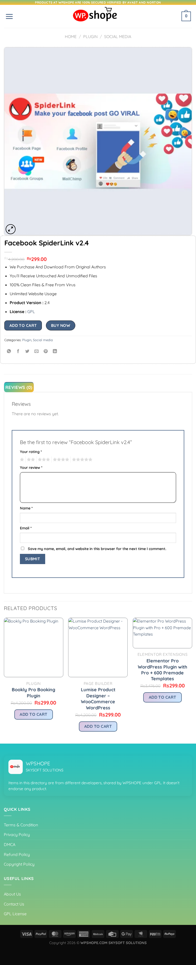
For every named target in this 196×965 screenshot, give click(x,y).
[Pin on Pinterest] (46, 351)
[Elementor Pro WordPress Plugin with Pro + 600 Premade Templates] (162, 633)
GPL (31, 311)
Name (26, 508)
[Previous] (4, 680)
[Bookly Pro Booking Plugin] (33, 647)
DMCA (9, 844)
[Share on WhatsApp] (9, 351)
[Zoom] (11, 229)
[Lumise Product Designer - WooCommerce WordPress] (98, 647)
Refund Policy (17, 854)
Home (71, 36)
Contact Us (14, 904)
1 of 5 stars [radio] (21, 459)
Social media (117, 36)
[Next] (192, 680)
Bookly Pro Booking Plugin (33, 692)
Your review (31, 467)
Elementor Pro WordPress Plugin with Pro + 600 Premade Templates (162, 670)
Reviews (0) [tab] (18, 387)
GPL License (15, 913)
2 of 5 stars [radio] (30, 459)
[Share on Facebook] (18, 351)
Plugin (90, 36)
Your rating (31, 451)
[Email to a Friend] (36, 351)
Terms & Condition (21, 824)
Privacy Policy (17, 834)
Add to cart (23, 325)
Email (26, 528)
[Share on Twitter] (27, 351)
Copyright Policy (19, 864)
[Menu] (9, 16)
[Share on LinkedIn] (55, 351)
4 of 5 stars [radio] (60, 459)
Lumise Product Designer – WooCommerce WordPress (98, 698)
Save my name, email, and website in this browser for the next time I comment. (97, 548)
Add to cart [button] (33, 714)
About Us (12, 894)
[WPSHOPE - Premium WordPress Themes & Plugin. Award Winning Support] (98, 16)
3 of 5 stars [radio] (43, 459)
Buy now (60, 325)
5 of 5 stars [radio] (81, 459)
